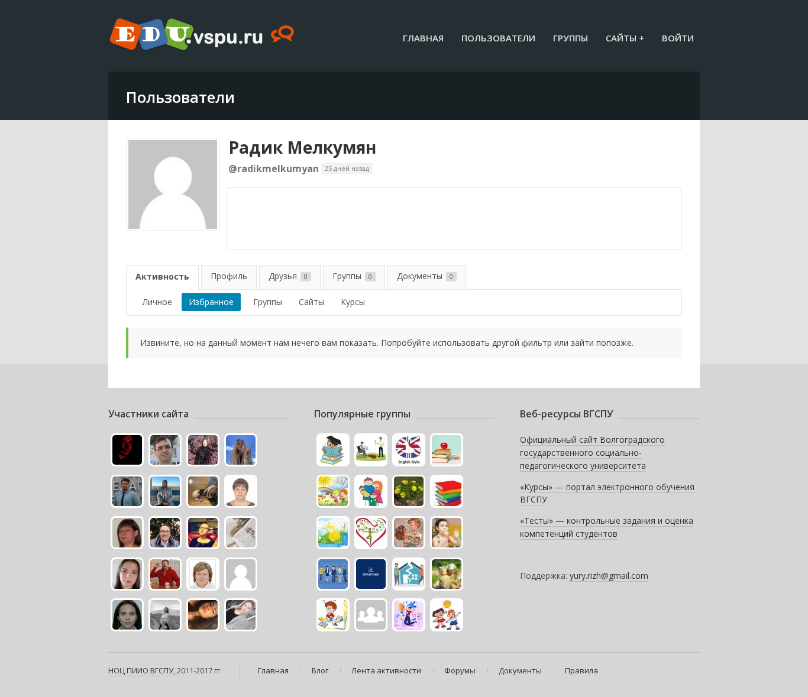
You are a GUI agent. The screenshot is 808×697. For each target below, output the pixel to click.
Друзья (288, 275)
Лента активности (386, 670)
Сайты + (625, 38)
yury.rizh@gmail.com (609, 575)
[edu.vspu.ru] (203, 35)
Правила (581, 670)
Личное (157, 301)
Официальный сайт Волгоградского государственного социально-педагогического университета (592, 452)
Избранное (211, 301)
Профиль (229, 275)
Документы (425, 275)
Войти (678, 38)
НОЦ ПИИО (128, 670)
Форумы (460, 670)
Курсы (353, 301)
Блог (320, 670)
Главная (423, 38)
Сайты (311, 301)
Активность (162, 276)
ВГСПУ (161, 670)
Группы (570, 38)
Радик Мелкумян (302, 147)
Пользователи (498, 38)
